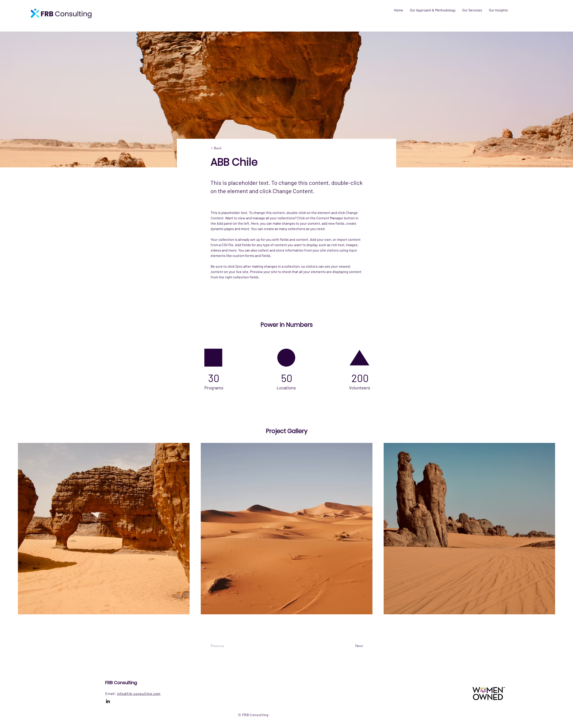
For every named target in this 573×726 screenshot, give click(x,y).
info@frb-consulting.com (138, 693)
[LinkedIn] (108, 701)
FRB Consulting (121, 682)
